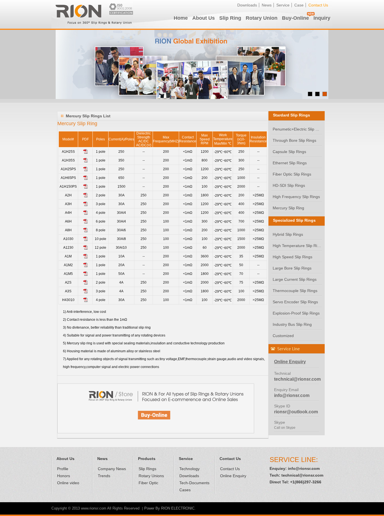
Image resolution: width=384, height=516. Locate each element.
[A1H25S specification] (85, 152)
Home (181, 18)
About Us (203, 18)
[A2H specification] (85, 196)
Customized (283, 335)
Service (283, 5)
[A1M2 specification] (85, 266)
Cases (185, 490)
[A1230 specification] (85, 248)
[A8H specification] (85, 231)
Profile (62, 468)
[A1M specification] (85, 257)
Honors (63, 476)
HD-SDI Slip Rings (289, 185)
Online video (68, 483)
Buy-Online (295, 18)
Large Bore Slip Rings (292, 268)
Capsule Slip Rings (289, 151)
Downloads (247, 5)
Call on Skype (284, 428)
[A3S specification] (85, 292)
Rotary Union (261, 18)
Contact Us (318, 5)
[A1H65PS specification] (85, 179)
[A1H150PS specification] (85, 187)
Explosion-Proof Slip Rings (296, 313)
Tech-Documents (194, 483)
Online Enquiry (233, 476)
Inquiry (321, 18)
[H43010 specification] (85, 301)
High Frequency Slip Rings (296, 196)
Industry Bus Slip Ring (292, 324)
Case (299, 5)
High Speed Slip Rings (292, 257)
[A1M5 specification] (85, 275)
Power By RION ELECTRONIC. (170, 508)
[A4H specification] (85, 214)
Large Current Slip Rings (295, 279)
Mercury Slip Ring (288, 208)
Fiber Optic (148, 483)
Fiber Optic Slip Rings (292, 174)
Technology (189, 468)
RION (92, 14)
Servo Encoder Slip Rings (295, 302)
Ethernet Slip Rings (290, 163)
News (267, 5)
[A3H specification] (85, 205)
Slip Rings (147, 468)
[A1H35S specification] (85, 161)
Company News (112, 468)
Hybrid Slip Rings (288, 234)
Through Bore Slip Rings (294, 140)
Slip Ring (230, 18)
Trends (104, 476)
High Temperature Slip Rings (297, 245)
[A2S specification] (85, 283)
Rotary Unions (151, 476)
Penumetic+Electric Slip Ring (297, 129)
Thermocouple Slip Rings (295, 290)
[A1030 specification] (85, 240)
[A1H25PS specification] (85, 170)
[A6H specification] (85, 222)
